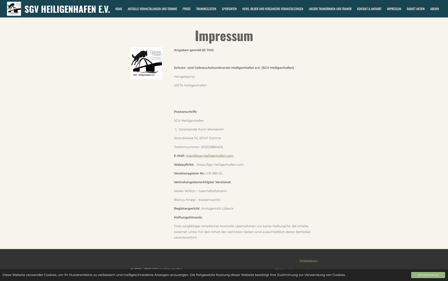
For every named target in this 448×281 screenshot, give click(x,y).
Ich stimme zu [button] (428, 275)
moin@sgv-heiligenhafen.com (209, 156)
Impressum (309, 260)
